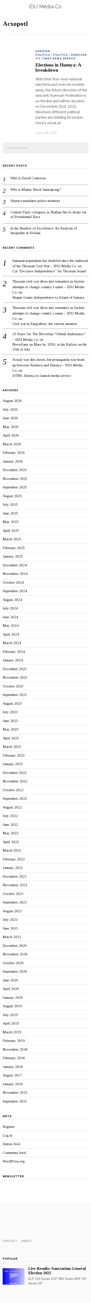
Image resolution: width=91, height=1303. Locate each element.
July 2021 (10, 920)
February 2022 (14, 859)
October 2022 (13, 790)
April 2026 (11, 435)
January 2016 (13, 1084)
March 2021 (12, 937)
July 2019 (10, 1015)
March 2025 (12, 539)
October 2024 (13, 582)
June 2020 (10, 980)
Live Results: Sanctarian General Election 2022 (57, 1270)
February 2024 (14, 652)
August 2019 (12, 1006)
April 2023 (11, 738)
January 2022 (13, 868)
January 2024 (13, 660)
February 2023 (14, 755)
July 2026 (10, 409)
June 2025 (10, 513)
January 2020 (13, 997)
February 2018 (14, 1058)
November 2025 (15, 479)
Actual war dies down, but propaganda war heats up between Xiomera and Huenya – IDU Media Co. (48, 365)
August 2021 (12, 911)
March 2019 (12, 1032)
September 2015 (15, 1101)
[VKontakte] (30, 1221)
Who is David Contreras (28, 178)
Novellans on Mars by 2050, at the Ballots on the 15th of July (49, 346)
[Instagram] (18, 1221)
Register (9, 1127)
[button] (82, 148)
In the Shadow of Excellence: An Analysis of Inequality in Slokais (43, 230)
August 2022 (12, 807)
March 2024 (12, 643)
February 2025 (14, 548)
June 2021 (10, 928)
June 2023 (10, 721)
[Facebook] (5, 1221)
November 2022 (15, 781)
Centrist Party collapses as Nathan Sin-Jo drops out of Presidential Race (48, 214)
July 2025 (10, 504)
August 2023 (12, 703)
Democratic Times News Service (61, 56)
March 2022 (12, 850)
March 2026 (12, 444)
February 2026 (14, 453)
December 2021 (15, 876)
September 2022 (15, 798)
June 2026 (10, 418)
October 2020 (13, 963)
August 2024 (12, 600)
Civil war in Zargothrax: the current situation (44, 324)
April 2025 (11, 531)
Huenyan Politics (42, 53)
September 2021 (15, 902)
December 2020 (15, 946)
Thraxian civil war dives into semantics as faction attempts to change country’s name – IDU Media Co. (48, 286)
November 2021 (15, 885)
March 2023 (12, 747)
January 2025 (13, 556)
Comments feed (14, 1153)
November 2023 (15, 677)
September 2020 (15, 971)
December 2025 (15, 470)
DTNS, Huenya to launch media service (41, 376)
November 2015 (15, 1092)
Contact (10, 1241)
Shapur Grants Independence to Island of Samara (48, 297)
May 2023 (10, 729)
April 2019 (11, 1023)
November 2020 (15, 954)
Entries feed (11, 1144)
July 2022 (10, 816)
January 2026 (13, 461)
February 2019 (14, 1041)
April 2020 (11, 989)
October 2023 (13, 686)
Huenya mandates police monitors (35, 201)
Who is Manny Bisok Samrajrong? (35, 189)
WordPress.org (14, 1161)
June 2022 (10, 825)
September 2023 (15, 695)
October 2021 (13, 894)
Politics (60, 55)
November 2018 (15, 1049)
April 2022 (11, 842)
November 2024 (15, 574)
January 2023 (13, 764)
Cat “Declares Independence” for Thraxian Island (49, 271)
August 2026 (12, 401)
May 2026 (10, 427)
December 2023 (15, 669)
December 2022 (15, 773)
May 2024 (10, 626)
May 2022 (10, 833)
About (26, 1241)
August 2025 (12, 496)
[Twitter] (12, 1221)
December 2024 (15, 565)
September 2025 (15, 487)
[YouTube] (24, 1221)
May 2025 (10, 522)
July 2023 (10, 712)
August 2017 (12, 1075)
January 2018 (13, 1067)
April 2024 (11, 634)
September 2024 (15, 591)
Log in (7, 1135)
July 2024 (10, 608)
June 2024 (10, 617)
